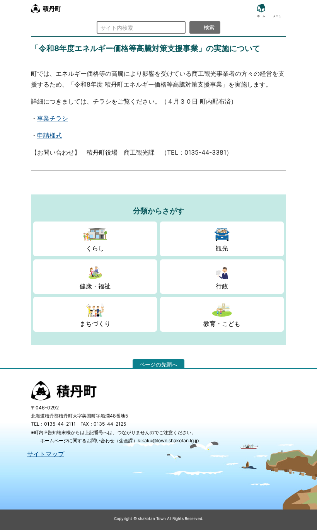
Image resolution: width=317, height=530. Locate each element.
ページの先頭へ (158, 364)
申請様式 (49, 135)
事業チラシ (52, 118)
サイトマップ (45, 454)
